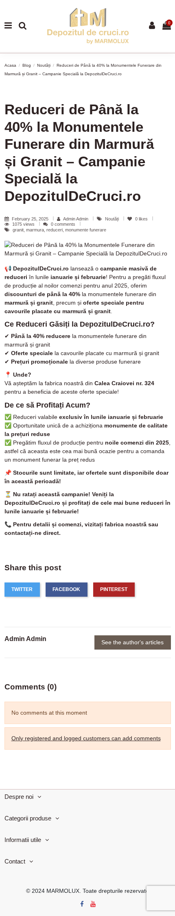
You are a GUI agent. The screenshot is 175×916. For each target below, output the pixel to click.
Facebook (66, 589)
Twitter (22, 589)
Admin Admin (75, 218)
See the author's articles (132, 642)
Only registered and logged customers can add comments (86, 738)
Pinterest (113, 589)
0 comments (63, 224)
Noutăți (112, 218)
